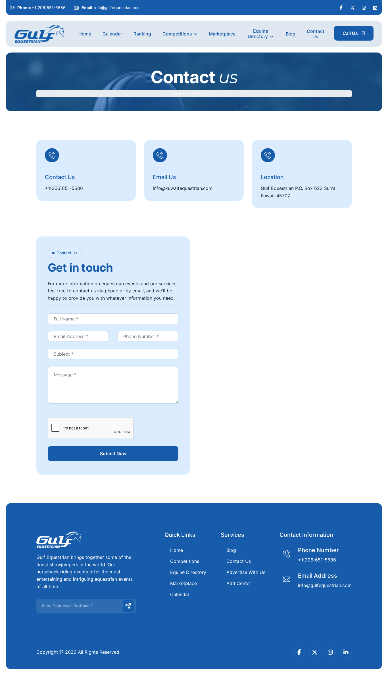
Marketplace (222, 34)
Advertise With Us (245, 572)
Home (84, 34)
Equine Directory (258, 33)
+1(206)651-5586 (49, 7)
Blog (290, 34)
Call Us (350, 33)
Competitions (177, 34)
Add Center (238, 583)
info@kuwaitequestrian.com (182, 188)
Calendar (112, 34)
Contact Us (315, 33)
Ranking (142, 34)
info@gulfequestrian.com (117, 7)
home (178, 94)
